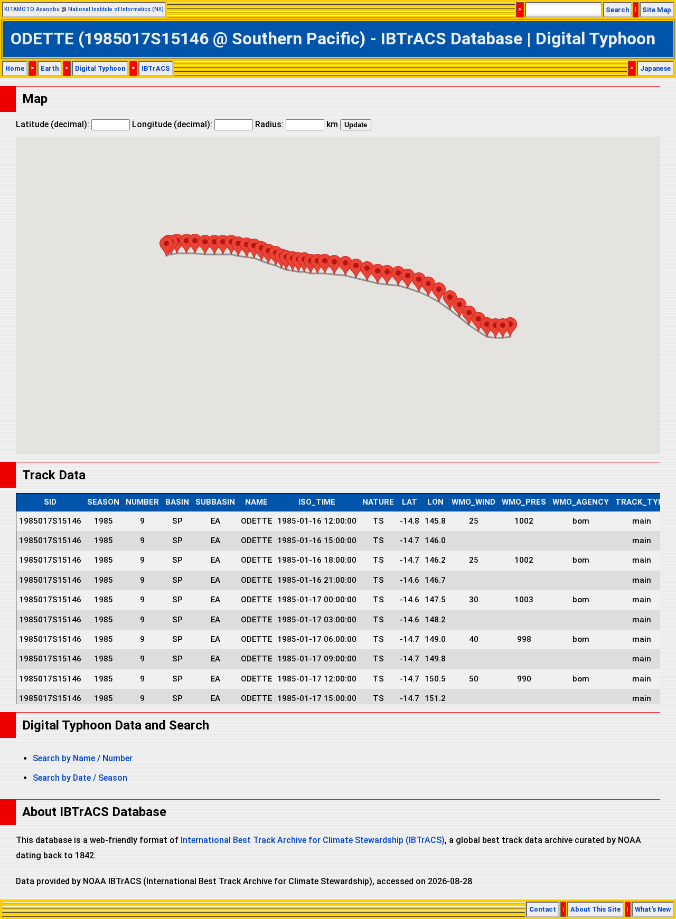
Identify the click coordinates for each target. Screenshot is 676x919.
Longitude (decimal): (173, 124)
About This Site (595, 909)
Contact (542, 909)
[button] (166, 246)
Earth (50, 68)
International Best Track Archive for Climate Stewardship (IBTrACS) (313, 840)
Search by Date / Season (80, 778)
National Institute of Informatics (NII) (116, 9)
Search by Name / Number (83, 758)
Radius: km (296, 124)
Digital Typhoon (100, 68)
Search (617, 10)
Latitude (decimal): (53, 124)
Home (14, 68)
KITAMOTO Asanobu (32, 9)
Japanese (655, 68)
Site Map (656, 10)
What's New (653, 909)
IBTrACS (156, 68)
